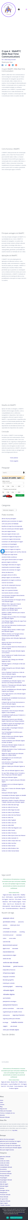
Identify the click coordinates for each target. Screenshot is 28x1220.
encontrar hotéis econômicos (9, 557)
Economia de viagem (5, 1171)
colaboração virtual (15, 925)
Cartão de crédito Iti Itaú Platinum (10, 812)
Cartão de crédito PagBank (9, 820)
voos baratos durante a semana (10, 593)
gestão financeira (18, 966)
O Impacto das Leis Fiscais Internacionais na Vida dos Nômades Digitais (13, 703)
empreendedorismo (8, 952)
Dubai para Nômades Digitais (9, 793)
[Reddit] (16, 65)
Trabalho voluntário (5, 1205)
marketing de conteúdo (9, 983)
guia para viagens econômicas (9, 562)
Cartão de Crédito (4, 1161)
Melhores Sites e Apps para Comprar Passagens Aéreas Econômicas (11, 604)
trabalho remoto (17, 1022)
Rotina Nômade (4, 1197)
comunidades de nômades (10, 932)
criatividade (19, 935)
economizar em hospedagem (9, 544)
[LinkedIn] (13, 65)
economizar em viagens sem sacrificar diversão (14, 552)
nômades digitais (9, 994)
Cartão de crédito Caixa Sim (9, 822)
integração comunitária (9, 976)
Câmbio (2, 1158)
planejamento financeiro (10, 1005)
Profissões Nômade (5, 1194)
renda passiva (6, 1015)
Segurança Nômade (5, 1201)
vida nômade (13, 1026)
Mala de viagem (4, 1184)
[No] (26, 1213)
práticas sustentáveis (8, 1008)
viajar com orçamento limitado (10, 590)
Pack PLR (11, 899)
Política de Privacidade (6, 1111)
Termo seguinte (14, 461)
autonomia (21, 922)
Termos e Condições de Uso (7, 1113)
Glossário (2, 1115)
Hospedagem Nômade (6, 1180)
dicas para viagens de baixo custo (10, 534)
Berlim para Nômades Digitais (9, 777)
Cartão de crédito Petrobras (9, 833)
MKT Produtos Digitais (15, 901)
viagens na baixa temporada (9, 588)
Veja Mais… (15, 1130)
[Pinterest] (9, 65)
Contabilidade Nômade (6, 1167)
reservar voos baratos (7, 582)
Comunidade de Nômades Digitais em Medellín (14, 795)
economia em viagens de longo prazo (11, 536)
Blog (1, 1106)
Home (1, 1100)
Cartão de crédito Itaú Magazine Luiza (12, 828)
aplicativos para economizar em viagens (12, 521)
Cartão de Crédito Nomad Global (10, 851)
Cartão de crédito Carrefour (9, 843)
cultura (4, 938)
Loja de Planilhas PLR (19, 897)
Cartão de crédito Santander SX (10, 838)
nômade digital (8, 990)
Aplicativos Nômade (5, 1156)
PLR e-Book (18, 899)
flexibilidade (6, 966)
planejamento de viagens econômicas (11, 580)
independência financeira (9, 970)
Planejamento (3, 1192)
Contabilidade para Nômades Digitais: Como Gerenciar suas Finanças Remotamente (13, 681)
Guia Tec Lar (10, 904)
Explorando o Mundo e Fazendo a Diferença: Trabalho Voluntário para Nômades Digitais (13, 801)
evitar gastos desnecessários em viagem (12, 559)
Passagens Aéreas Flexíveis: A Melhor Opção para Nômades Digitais (13, 630)
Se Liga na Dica (4, 1199)
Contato (2, 1104)
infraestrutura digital (9, 973)
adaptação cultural (8, 918)
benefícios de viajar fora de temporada (12, 526)
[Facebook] (19, 9)
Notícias (2, 1188)
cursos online (12, 938)
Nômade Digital (4, 1186)
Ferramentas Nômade (6, 1173)
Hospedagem (3, 1177)
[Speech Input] (14, 472)
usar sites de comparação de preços (11, 585)
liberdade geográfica (8, 980)
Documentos (3, 1169)
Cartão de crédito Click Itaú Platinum (11, 815)
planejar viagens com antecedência (11, 577)
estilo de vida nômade (10, 962)
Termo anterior (14, 457)
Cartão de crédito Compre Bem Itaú (11, 840)
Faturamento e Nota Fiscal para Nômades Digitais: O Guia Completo (13, 711)
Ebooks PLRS (16, 895)
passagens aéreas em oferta (9, 575)
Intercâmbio (3, 1182)
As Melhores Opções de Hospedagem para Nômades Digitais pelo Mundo (13, 724)
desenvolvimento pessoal (10, 945)
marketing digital (8, 986)
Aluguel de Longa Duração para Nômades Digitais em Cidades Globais (12, 754)
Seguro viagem (4, 1203)
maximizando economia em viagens (11, 567)
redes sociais (20, 1008)
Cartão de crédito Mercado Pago (10, 804)
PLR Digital (5, 899)
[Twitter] (6, 65)
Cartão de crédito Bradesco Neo (10, 848)
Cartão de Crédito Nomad (8, 845)
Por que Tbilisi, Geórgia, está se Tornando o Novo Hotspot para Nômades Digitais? (13, 774)
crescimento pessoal (8, 935)
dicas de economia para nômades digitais (12, 529)
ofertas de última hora (7, 572)
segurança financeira (18, 1015)
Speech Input (23, 472)
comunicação (6, 928)
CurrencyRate (5, 1062)
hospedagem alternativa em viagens (11, 564)
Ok (7, 1217)
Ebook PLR (22, 908)
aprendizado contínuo (9, 922)
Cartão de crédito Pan (7, 817)
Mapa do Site (3, 1108)
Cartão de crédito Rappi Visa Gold (10, 810)
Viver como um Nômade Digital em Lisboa (13, 770)
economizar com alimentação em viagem (12, 541)
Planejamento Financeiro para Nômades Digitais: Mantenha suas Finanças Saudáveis (13, 720)
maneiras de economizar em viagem (11, 570)
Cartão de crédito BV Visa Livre (10, 807)
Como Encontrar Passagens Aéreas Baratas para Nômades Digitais (13, 596)
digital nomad (6, 948)
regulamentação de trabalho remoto (12, 1012)
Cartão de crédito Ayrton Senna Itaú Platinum (13, 835)
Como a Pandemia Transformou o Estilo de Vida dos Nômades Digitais (13, 673)
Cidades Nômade (4, 1165)
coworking (22, 932)
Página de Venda (7, 895)
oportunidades (7, 998)
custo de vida (6, 942)
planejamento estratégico (9, 1001)
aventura (5, 925)
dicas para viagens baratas (9, 531)
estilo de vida (7, 958)
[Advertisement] (14, 33)
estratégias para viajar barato (9, 554)
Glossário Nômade (5, 1117)
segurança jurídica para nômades (11, 1018)
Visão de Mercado (15, 906)
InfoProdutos (9, 897)
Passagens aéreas (4, 1190)
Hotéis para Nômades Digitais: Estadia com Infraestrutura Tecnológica (13, 745)
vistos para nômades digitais (11, 1030)
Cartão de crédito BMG (8, 825)
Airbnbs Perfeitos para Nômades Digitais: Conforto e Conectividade (12, 737)
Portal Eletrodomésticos (12, 908)
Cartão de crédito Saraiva (8, 830)
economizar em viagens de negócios (11, 549)
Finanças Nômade (4, 1175)
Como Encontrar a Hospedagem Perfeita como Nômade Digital (12, 762)
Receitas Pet (18, 904)
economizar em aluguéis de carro (10, 546)
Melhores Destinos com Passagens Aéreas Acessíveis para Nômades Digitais (13, 634)
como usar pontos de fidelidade (10, 523)
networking (18, 986)
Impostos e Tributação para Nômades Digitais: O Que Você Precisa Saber (14, 686)
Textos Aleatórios (18, 1086)
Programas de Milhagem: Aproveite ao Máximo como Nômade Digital (12, 609)
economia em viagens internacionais (11, 539)
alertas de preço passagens (9, 518)
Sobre (1, 1102)
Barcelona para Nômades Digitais (10, 798)
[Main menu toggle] (26, 9)
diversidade (15, 948)
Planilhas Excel (22, 1082)
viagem (5, 1026)
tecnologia (5, 1022)
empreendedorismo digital (9, 955)
